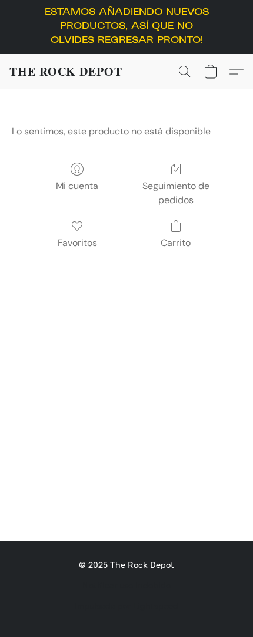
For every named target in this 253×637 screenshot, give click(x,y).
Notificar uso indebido (126, 585)
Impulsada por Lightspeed (126, 606)
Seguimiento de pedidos (175, 193)
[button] (65, 71)
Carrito (176, 243)
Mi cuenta (77, 186)
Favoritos (77, 243)
